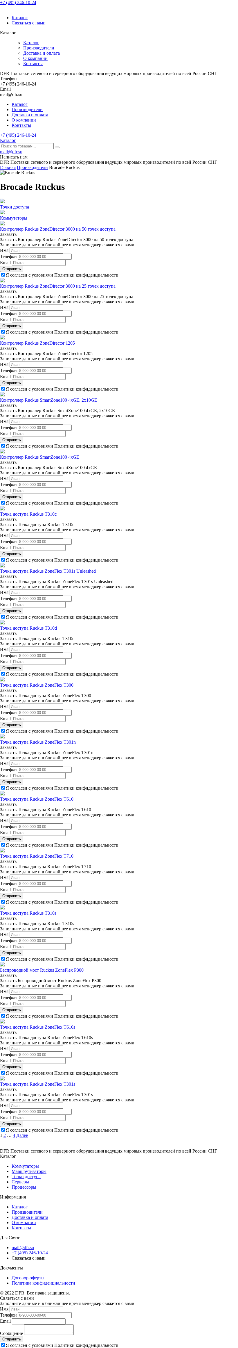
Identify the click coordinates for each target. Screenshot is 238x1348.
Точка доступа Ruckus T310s (28, 913)
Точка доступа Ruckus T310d (28, 628)
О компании (35, 58)
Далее (22, 1135)
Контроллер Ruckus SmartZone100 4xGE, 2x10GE (48, 400)
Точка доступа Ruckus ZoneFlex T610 (36, 799)
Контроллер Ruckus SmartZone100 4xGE (39, 457)
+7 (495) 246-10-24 (18, 2)
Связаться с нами (29, 22)
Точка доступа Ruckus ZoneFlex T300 (36, 685)
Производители (38, 47)
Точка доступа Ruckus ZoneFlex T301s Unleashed (48, 571)
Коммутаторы (13, 218)
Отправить (11, 269)
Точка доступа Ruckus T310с (28, 514)
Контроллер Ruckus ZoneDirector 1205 (37, 343)
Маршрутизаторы (29, 1171)
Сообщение (11, 1333)
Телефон (8, 256)
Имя (4, 250)
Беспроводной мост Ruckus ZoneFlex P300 (42, 970)
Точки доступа (14, 206)
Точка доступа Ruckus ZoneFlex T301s (37, 1084)
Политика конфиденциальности (43, 1283)
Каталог (20, 17)
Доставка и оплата (41, 53)
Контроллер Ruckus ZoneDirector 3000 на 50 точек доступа (58, 229)
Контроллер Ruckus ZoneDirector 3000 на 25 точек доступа (58, 286)
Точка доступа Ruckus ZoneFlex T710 (36, 856)
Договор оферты (28, 1277)
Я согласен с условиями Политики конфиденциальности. (63, 275)
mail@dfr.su (11, 151)
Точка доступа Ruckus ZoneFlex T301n (38, 742)
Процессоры (24, 1187)
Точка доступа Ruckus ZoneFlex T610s (37, 1027)
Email (5, 262)
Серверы (20, 1181)
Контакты (33, 63)
